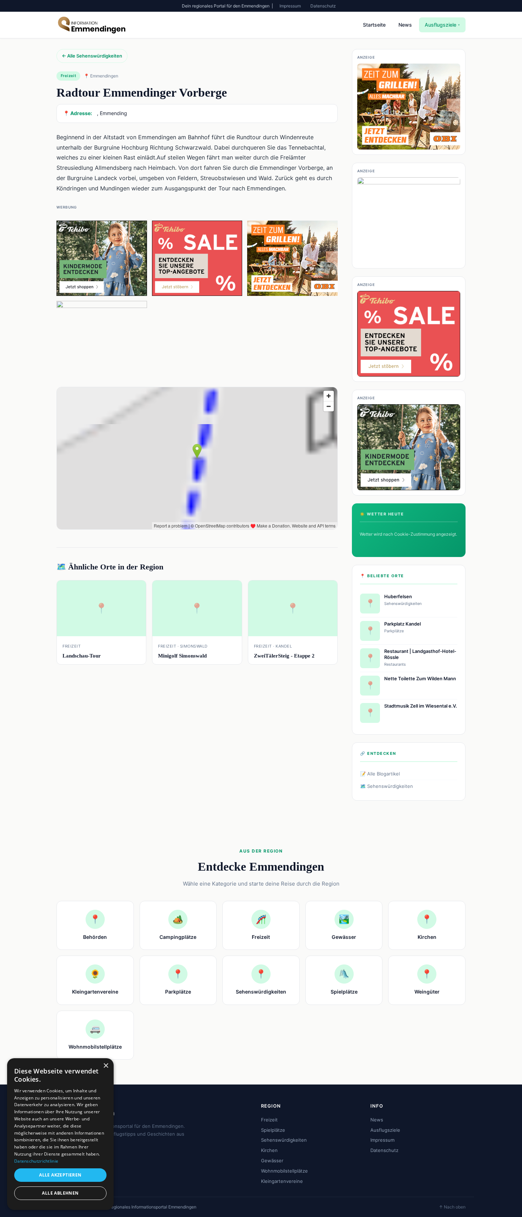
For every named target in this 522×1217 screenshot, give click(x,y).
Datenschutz (323, 6)
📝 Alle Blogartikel (380, 774)
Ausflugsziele (442, 25)
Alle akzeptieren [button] (60, 1175)
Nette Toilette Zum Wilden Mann (420, 678)
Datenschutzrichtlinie (36, 1161)
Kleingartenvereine (282, 1181)
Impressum (290, 6)
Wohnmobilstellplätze (284, 1171)
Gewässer (272, 1160)
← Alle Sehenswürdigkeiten (92, 56)
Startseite (374, 25)
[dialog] (60, 1134)
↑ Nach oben (452, 1207)
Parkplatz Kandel (402, 624)
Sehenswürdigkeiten (284, 1140)
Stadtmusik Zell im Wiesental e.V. (420, 706)
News (405, 25)
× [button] (105, 1066)
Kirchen (269, 1150)
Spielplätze (273, 1130)
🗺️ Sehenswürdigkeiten (386, 786)
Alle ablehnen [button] (60, 1193)
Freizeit (269, 1120)
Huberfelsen (398, 596)
